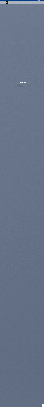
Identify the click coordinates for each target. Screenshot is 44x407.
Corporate (18, 2)
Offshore (25, 2)
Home (12, 2)
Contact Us (32, 2)
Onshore (28, 2)
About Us (15, 2)
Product (22, 2)
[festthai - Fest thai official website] (7, 2)
